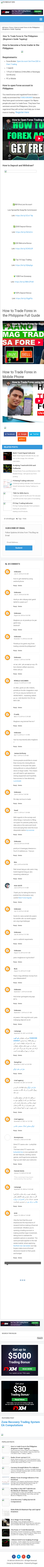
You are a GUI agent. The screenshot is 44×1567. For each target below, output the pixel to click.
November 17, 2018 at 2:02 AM (23, 638)
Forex (24, 519)
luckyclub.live (18, 1152)
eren (15, 1213)
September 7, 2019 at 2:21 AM (23, 1012)
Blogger (34, 1563)
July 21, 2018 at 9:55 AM (21, 574)
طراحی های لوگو (19, 1069)
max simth (18, 885)
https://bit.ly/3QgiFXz (24, 298)
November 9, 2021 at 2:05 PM (22, 1064)
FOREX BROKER (27, 98)
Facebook (11, 434)
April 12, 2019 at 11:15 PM (22, 735)
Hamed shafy (19, 1171)
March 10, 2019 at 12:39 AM (22, 716)
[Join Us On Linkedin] (28, 1557)
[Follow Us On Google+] (24, 1557)
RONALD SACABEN (21, 681)
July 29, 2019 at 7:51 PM (21, 934)
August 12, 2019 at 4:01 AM (22, 952)
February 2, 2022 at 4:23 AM (22, 1139)
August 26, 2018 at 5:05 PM (22, 615)
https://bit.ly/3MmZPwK (24, 282)
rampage (17, 1031)
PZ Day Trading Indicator (23, 503)
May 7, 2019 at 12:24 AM (21, 755)
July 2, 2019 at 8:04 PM (21, 864)
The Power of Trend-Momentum (22, 1530)
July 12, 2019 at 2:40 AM (21, 911)
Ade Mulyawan (18, 1563)
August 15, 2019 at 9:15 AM (22, 971)
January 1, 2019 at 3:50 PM (22, 659)
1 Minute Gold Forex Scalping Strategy (24, 1540)
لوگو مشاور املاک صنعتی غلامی (23, 1126)
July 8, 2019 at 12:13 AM (21, 887)
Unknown (17, 572)
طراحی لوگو (32, 1087)
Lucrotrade (17, 781)
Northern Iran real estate (21, 1246)
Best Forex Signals (25, 898)
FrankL (16, 714)
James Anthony (20, 753)
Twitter (35, 434)
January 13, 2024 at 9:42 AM (22, 1173)
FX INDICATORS (12, 1560)
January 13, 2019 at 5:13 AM (22, 683)
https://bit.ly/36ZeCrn (24, 232)
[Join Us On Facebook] (14, 1557)
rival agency (18, 1080)
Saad (16, 810)
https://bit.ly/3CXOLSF (24, 249)
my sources (30, 830)
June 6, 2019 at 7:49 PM (21, 794)
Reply (15, 585)
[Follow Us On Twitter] (19, 1557)
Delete (20, 585)
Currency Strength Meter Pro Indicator (25, 1467)
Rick (15, 969)
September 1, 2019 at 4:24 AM (23, 991)
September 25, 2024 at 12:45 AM (23, 1189)
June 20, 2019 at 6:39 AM (21, 843)
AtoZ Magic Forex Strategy (20, 1520)
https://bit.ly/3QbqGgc (24, 265)
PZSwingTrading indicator (23, 481)
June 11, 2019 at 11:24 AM (22, 812)
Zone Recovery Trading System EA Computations (20, 1423)
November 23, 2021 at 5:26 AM (23, 1082)
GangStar (18, 1062)
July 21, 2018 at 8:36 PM (21, 594)
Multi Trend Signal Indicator (24, 453)
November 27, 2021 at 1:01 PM (23, 1121)
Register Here (22, 112)
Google (23, 434)
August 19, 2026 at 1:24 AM (22, 1215)
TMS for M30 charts (21, 493)
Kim (15, 862)
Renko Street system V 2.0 (20, 1457)
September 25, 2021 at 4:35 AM (23, 1033)
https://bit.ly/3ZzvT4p (24, 216)
